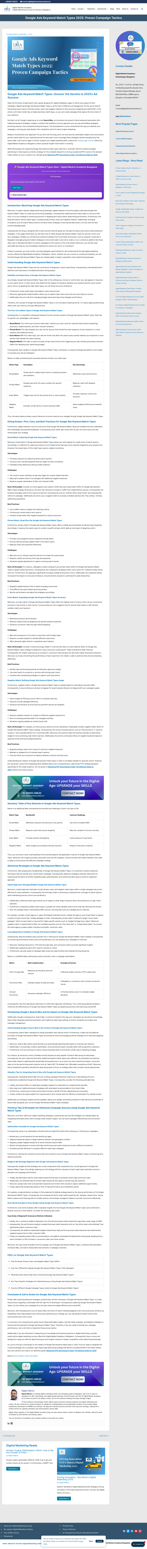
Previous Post (8, 1436)
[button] (84, 8)
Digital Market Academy (22, 8)
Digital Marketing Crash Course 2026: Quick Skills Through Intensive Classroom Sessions (129, 332)
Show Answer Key (19, 195)
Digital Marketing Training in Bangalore (38, 1544)
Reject (91, 1541)
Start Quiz (17, 188)
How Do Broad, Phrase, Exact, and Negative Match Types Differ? (35, 1261)
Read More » (13, 1469)
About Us (11, 1544)
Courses (19, 1544)
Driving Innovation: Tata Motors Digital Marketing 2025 (76, 1478)
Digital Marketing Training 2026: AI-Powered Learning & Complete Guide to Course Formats (129, 280)
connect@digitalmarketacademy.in (36, 2)
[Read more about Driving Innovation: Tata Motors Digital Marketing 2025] (81, 1461)
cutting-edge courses (85, 141)
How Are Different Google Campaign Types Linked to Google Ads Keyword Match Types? (45, 1288)
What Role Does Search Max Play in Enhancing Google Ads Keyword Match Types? (42, 1275)
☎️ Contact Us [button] (139, 1543)
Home (5, 1544)
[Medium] (12, 1423)
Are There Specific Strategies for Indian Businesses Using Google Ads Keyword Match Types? (47, 1281)
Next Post (104, 1436)
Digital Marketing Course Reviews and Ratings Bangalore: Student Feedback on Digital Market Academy (129, 269)
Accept (99, 1541)
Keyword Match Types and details (25, 1356)
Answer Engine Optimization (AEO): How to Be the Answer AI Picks (29, 1451)
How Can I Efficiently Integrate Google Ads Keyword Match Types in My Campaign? (42, 1268)
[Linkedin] (9, 1423)
